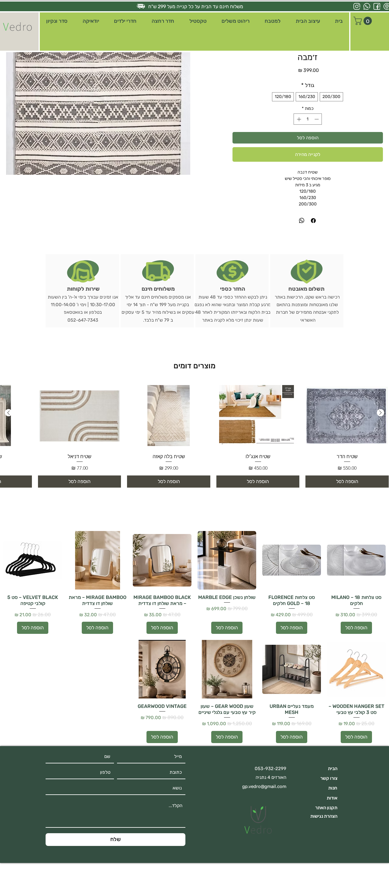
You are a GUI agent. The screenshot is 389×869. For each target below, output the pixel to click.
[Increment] (298, 119)
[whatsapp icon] (366, 6)
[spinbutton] (307, 119)
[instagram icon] (356, 6)
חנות (332, 788)
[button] (307, 21)
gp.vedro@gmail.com (264, 786)
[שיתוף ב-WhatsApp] (301, 220)
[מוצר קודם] (380, 412)
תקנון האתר (326, 807)
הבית (332, 768)
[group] (194, 435)
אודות (332, 798)
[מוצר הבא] (8, 412)
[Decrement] (317, 119)
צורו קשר (328, 778)
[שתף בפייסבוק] (313, 220)
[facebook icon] (377, 6)
